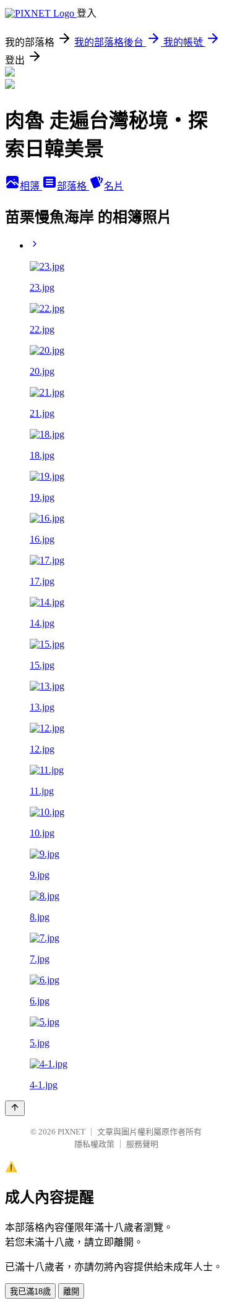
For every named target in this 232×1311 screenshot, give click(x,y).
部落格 (73, 186)
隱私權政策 (94, 1144)
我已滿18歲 (30, 1291)
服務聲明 (142, 1144)
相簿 (31, 186)
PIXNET (71, 1131)
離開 (71, 1291)
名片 (114, 186)
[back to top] (15, 1108)
